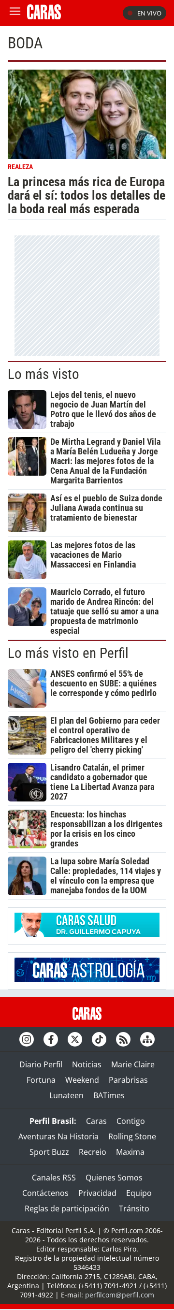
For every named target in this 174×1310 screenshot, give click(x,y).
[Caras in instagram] (26, 1039)
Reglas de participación (67, 1208)
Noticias (87, 1064)
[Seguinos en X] (75, 1039)
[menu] (15, 13)
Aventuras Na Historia (58, 1136)
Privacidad (97, 1193)
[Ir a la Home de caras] (44, 16)
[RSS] (123, 1039)
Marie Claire (133, 1064)
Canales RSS (54, 1177)
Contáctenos (45, 1193)
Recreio (92, 1152)
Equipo (139, 1193)
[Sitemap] (147, 1039)
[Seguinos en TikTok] (99, 1039)
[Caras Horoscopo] (87, 979)
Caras (96, 1121)
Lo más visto (43, 374)
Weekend (82, 1080)
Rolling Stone (132, 1136)
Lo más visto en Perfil (68, 653)
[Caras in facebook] (51, 1039)
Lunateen (66, 1095)
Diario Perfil (40, 1064)
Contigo (130, 1121)
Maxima (130, 1152)
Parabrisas (128, 1080)
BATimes (109, 1095)
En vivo (149, 13)
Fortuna (41, 1080)
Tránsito (134, 1208)
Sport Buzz (49, 1152)
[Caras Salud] (87, 934)
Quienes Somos (114, 1177)
